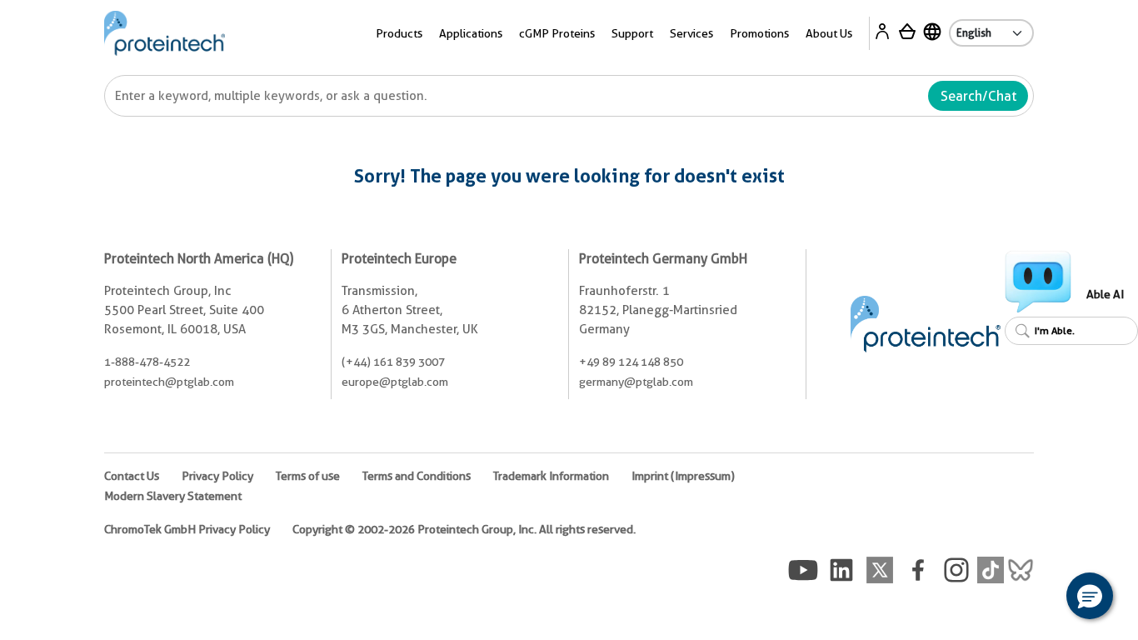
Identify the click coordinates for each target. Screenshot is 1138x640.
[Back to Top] (1038, 598)
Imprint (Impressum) (683, 475)
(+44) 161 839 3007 (393, 361)
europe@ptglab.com (395, 381)
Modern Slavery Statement (173, 495)
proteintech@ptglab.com (169, 381)
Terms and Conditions (416, 475)
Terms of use (308, 475)
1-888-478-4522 (147, 361)
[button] (1089, 595)
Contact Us (131, 475)
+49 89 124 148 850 (631, 361)
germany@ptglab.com (636, 381)
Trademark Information (551, 475)
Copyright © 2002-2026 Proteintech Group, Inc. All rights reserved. (464, 529)
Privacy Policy (217, 475)
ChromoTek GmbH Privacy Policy (187, 529)
